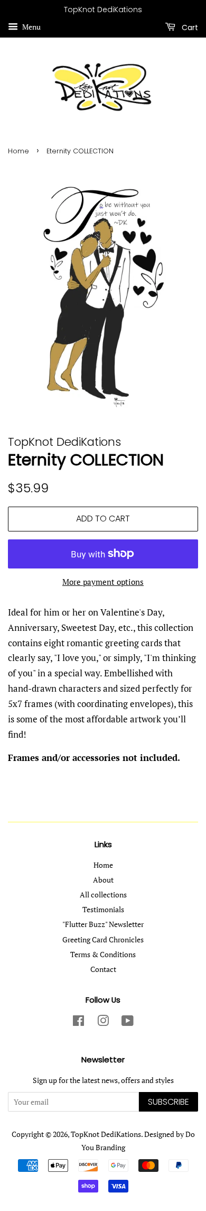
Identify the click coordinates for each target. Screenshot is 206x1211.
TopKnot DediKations (106, 1134)
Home (18, 150)
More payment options (103, 581)
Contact (103, 969)
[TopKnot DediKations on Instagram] (103, 1022)
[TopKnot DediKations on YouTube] (127, 1022)
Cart (189, 27)
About (103, 880)
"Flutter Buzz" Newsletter (103, 924)
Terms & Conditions (103, 954)
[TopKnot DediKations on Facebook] (78, 1022)
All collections (103, 894)
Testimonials (103, 909)
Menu (31, 27)
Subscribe (168, 1102)
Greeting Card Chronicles (103, 939)
